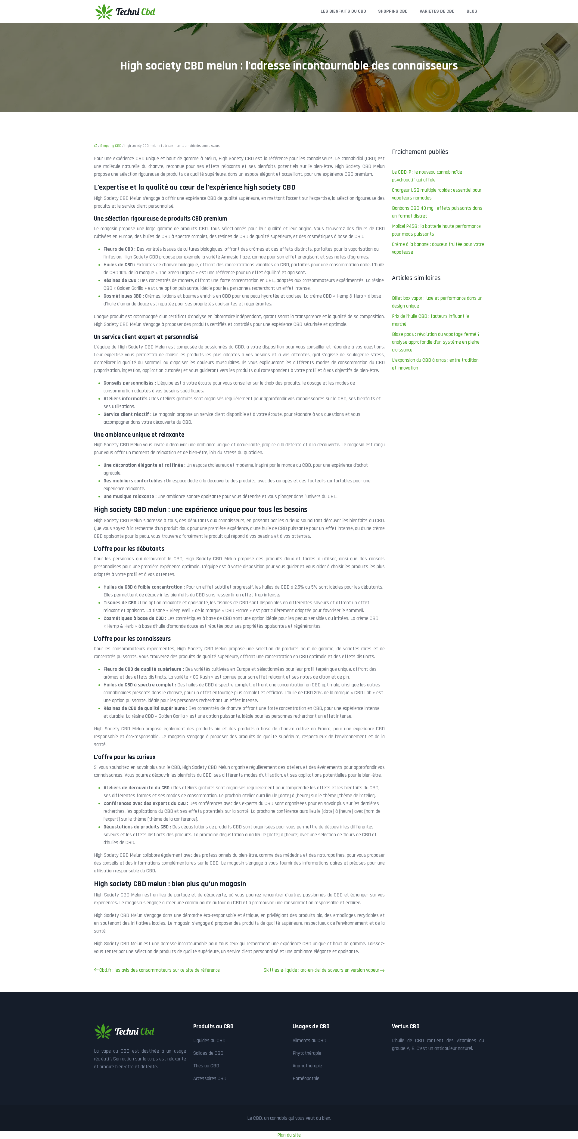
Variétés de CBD (437, 11)
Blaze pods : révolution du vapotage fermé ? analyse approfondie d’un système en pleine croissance (436, 342)
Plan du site (289, 1135)
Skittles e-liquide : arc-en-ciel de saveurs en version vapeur (321, 970)
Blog (472, 11)
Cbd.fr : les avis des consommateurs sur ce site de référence (159, 970)
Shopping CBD (393, 11)
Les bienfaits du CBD (343, 11)
